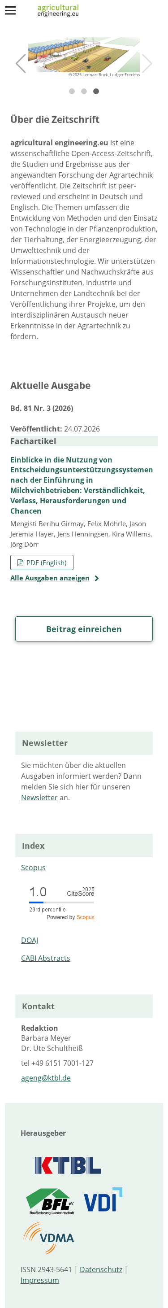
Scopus (33, 867)
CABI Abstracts (45, 958)
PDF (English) (45, 562)
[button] (21, 64)
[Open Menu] (10, 10)
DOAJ (29, 940)
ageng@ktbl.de (46, 1078)
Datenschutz (101, 1269)
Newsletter (39, 797)
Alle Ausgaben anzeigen (50, 577)
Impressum (40, 1280)
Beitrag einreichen (84, 628)
